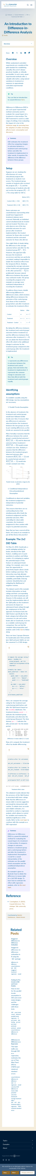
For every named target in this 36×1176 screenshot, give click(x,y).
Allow (14, 1172)
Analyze (10, 15)
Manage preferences (27, 1172)
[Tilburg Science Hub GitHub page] (3, 1160)
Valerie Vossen (20, 917)
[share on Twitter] (17, 53)
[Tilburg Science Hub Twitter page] (6, 1160)
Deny (5, 1172)
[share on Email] (25, 53)
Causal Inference (19, 15)
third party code (19, 1166)
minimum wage (11, 125)
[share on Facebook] (13, 53)
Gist (21, 629)
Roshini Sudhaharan (15, 916)
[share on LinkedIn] (21, 53)
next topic (23, 820)
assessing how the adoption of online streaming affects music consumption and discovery (17, 128)
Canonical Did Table (17, 17)
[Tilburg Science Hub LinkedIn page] (9, 1160)
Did (27, 15)
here (23, 100)
